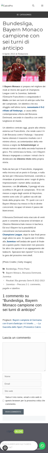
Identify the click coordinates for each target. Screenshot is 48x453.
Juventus (7, 276)
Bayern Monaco (13, 273)
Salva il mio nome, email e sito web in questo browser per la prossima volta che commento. (25, 400)
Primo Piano (23, 269)
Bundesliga (11, 269)
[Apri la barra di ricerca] (33, 6)
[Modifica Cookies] (5, 447)
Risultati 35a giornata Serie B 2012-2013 (25, 280)
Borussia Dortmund (31, 273)
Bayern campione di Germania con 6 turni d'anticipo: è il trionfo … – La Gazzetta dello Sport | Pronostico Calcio (22, 323)
